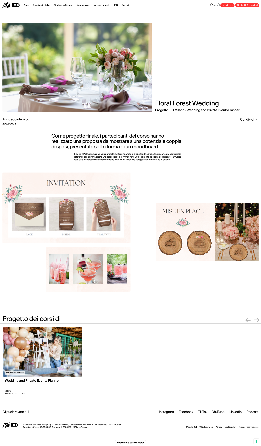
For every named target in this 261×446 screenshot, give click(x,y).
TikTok (202, 412)
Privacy (218, 427)
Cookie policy (230, 427)
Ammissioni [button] (83, 5)
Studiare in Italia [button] (41, 5)
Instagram (166, 412)
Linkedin (235, 412)
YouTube (218, 412)
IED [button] (116, 5)
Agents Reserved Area (249, 427)
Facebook (186, 412)
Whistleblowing (206, 427)
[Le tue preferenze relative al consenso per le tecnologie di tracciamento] (256, 441)
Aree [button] (26, 5)
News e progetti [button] (102, 5)
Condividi (247, 119)
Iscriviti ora (227, 5)
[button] (248, 320)
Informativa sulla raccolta (130, 442)
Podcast (252, 412)
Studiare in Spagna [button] (63, 5)
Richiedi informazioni (247, 5)
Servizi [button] (125, 5)
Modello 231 (191, 427)
